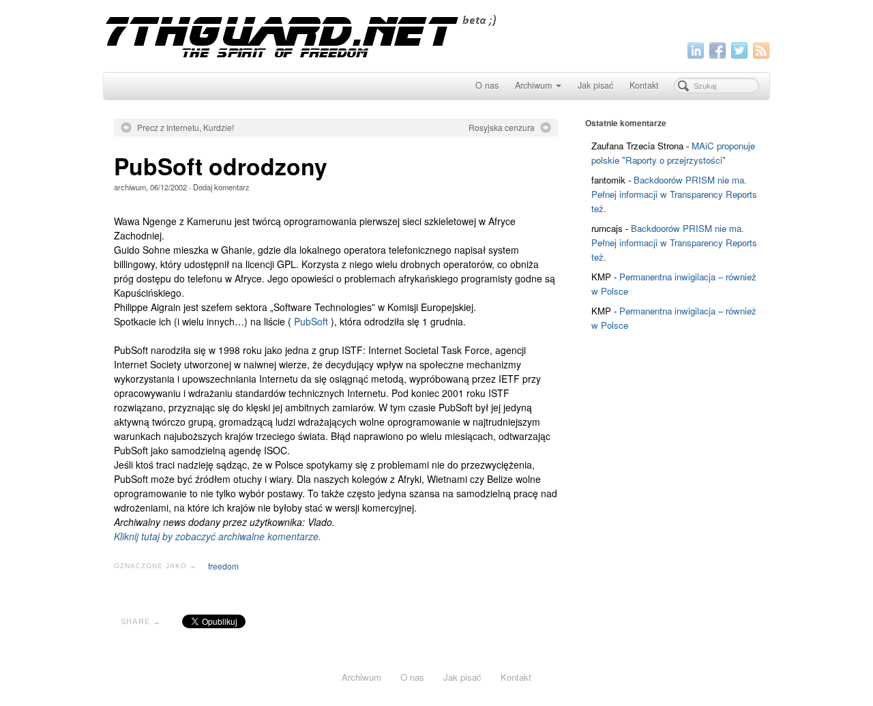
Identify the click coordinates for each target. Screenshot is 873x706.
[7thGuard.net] (436, 34)
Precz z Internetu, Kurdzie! (185, 127)
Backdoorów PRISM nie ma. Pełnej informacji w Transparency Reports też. (674, 194)
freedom (223, 566)
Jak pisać (595, 85)
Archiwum (533, 85)
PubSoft (311, 321)
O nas (487, 85)
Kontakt (644, 85)
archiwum (130, 186)
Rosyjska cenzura (502, 127)
